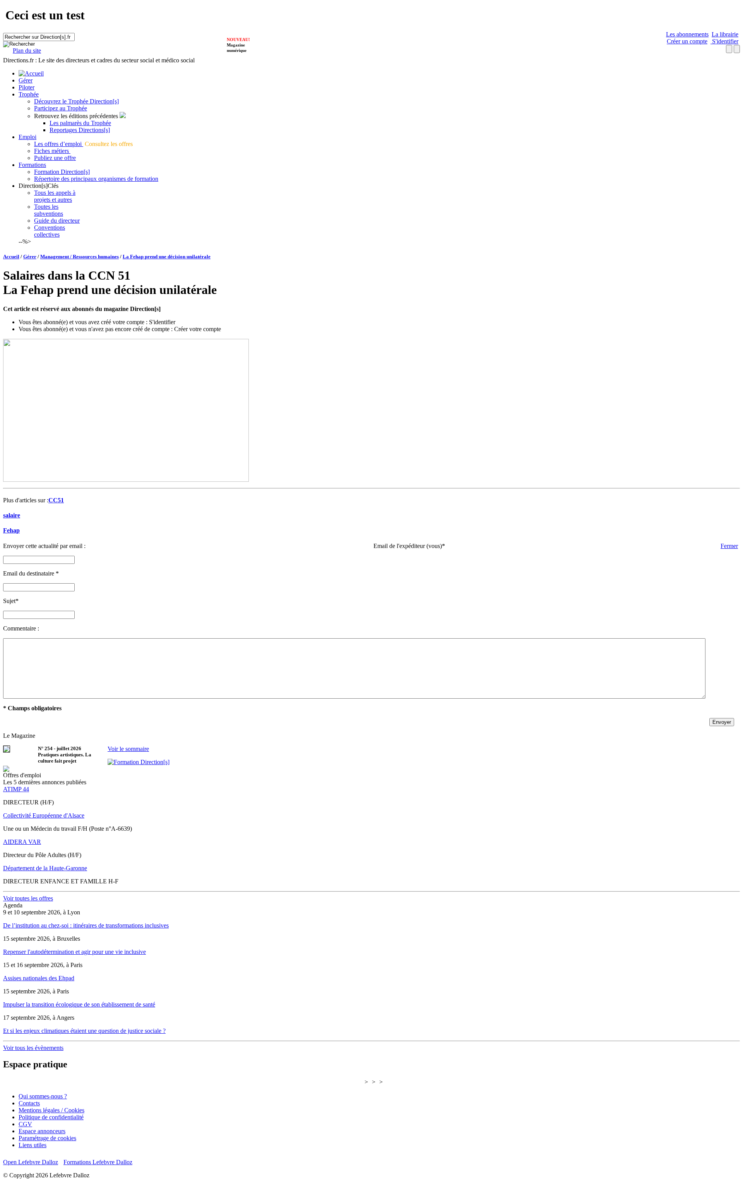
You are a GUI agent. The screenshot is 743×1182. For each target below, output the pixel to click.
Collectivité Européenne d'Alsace (43, 815)
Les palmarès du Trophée (80, 123)
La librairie (725, 34)
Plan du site (27, 50)
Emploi (27, 137)
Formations (32, 164)
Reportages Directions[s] (80, 130)
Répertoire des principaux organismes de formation (96, 178)
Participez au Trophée (60, 108)
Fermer (729, 546)
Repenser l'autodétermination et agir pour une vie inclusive (74, 951)
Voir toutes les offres (28, 898)
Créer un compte (687, 41)
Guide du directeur (57, 220)
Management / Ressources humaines (79, 256)
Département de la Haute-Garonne (45, 868)
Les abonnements (687, 34)
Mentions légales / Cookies (51, 1110)
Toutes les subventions (48, 210)
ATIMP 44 (16, 789)
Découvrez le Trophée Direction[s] (76, 101)
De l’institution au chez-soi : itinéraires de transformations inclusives (86, 925)
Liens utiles (32, 1145)
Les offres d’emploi (58, 144)
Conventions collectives (49, 231)
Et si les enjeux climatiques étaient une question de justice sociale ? (84, 1030)
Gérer (26, 80)
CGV (25, 1124)
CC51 (56, 500)
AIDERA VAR (22, 841)
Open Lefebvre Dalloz (30, 1162)
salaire (11, 515)
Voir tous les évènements (33, 1048)
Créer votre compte (197, 329)
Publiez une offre (55, 158)
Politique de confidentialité (51, 1117)
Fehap (11, 530)
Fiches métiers (52, 151)
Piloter (26, 87)
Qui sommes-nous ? (43, 1096)
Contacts (29, 1103)
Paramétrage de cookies (47, 1138)
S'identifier (724, 41)
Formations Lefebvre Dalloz (97, 1162)
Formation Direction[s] (62, 171)
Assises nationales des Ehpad (38, 978)
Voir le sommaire (128, 749)
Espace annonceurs (42, 1131)
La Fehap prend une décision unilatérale (167, 256)
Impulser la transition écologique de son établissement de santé (79, 1004)
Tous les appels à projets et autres (54, 196)
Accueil (11, 256)
